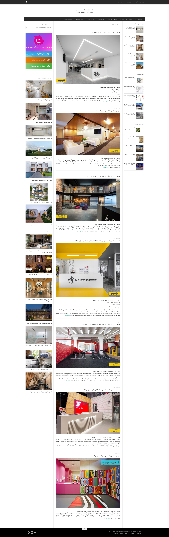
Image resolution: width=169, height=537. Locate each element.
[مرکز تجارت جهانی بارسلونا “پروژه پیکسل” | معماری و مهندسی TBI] (39, 288)
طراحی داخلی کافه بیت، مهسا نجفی (44, 122)
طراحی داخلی (101, 19)
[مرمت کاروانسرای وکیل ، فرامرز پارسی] (139, 148)
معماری (122, 19)
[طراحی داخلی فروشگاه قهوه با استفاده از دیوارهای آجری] (39, 312)
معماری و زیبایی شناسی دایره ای (129, 155)
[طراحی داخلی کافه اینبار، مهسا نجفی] (39, 89)
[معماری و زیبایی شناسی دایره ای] (139, 157)
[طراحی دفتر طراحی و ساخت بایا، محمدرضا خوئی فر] (39, 214)
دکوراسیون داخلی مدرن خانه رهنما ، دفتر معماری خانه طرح (39, 346)
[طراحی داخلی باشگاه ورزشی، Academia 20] (88, 59)
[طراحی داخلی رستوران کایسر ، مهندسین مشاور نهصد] (39, 381)
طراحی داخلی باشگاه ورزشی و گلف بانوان (107, 111)
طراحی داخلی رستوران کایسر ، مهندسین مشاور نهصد (40, 392)
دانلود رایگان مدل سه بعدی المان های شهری (129, 95)
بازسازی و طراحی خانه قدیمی (129, 45)
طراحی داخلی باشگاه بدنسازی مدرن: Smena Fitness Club (101, 324)
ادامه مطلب (104, 102)
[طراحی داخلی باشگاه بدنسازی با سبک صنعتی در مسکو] (88, 200)
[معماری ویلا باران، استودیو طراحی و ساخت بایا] (39, 169)
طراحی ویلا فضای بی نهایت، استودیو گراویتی (42, 158)
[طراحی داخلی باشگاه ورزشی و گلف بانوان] (88, 134)
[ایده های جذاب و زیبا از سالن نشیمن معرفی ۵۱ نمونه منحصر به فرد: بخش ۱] (39, 241)
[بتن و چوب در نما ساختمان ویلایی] (139, 65)
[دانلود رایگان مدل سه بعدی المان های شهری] (139, 97)
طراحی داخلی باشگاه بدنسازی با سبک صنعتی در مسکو (103, 176)
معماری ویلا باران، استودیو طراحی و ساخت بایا (42, 180)
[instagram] (32, 532)
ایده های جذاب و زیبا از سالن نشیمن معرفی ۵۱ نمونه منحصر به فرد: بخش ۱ (39, 251)
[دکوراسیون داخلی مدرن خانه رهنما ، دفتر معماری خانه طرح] (39, 335)
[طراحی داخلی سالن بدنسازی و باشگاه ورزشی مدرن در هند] (88, 413)
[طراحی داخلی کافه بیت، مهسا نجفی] (39, 111)
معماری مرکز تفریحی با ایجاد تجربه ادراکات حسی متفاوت (129, 164)
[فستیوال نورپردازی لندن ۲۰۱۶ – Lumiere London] (39, 264)
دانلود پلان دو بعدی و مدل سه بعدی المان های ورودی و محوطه (129, 105)
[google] (35, 532)
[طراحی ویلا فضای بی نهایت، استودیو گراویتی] (39, 148)
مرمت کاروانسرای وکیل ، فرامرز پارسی (129, 146)
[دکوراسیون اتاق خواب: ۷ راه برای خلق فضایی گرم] (39, 359)
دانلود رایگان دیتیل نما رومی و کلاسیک (129, 78)
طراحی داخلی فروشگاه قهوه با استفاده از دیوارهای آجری (39, 323)
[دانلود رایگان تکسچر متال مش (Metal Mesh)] (139, 115)
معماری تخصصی (79, 19)
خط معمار (140, 19)
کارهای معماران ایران (131, 19)
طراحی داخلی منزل (112, 19)
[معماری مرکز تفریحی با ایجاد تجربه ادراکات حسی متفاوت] (139, 166)
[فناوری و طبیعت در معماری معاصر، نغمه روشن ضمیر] (139, 130)
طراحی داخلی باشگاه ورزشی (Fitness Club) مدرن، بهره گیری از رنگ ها (97, 240)
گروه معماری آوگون (139, 2)
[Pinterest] (28, 532)
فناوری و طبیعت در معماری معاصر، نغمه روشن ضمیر (129, 128)
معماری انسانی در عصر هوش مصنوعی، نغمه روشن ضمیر (129, 137)
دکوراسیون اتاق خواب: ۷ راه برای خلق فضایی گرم (41, 370)
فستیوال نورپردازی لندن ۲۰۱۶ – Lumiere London (40, 275)
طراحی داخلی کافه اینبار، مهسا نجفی (44, 100)
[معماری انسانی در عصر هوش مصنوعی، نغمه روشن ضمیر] (139, 139)
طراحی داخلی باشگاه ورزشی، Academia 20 (106, 32)
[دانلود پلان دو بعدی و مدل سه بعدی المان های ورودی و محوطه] (139, 106)
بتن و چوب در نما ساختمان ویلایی (129, 63)
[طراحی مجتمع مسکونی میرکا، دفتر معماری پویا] (39, 192)
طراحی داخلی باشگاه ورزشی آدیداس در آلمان (105, 456)
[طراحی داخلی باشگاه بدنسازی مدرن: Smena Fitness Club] (88, 347)
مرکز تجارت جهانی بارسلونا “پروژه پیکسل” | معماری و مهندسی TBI (39, 300)
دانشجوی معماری (68, 19)
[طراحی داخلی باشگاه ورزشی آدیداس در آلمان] (88, 483)
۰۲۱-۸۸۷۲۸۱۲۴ (120, 2)
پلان (60, 19)
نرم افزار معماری (91, 19)
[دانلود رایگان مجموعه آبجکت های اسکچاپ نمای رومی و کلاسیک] (139, 89)
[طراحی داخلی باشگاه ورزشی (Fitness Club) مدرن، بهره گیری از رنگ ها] (88, 270)
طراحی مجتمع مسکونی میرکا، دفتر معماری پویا (41, 203)
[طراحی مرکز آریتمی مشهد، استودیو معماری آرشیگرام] (39, 130)
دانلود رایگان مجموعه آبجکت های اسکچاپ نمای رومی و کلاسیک (129, 88)
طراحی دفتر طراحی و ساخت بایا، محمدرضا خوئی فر (40, 225)
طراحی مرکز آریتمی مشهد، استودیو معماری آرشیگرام (40, 138)
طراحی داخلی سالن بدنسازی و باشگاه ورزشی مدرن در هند (101, 389)
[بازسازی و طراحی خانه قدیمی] (139, 47)
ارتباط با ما (129, 2)
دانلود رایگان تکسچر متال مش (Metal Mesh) (129, 113)
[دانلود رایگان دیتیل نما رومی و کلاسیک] (139, 80)
